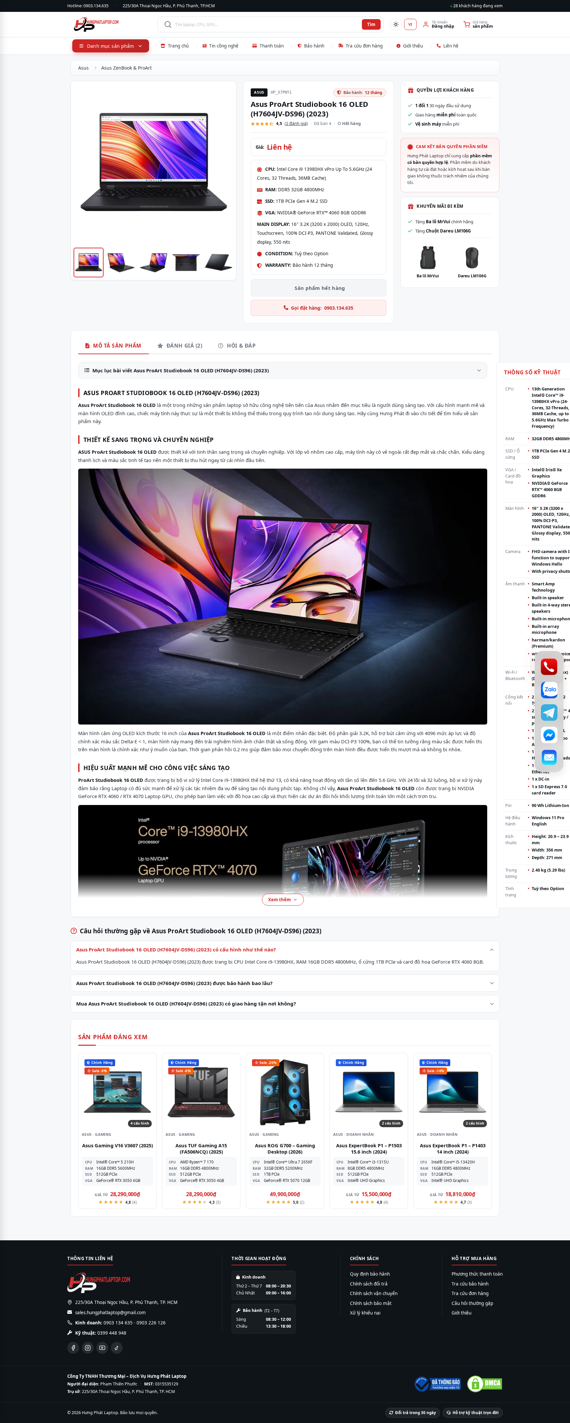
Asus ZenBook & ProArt (126, 68)
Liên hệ (451, 46)
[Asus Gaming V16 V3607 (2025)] (117, 1092)
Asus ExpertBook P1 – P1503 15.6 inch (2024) (369, 1148)
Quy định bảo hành (370, 1274)
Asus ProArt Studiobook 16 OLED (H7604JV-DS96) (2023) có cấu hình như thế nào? (176, 949)
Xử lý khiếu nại (365, 1313)
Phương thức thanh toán (477, 1274)
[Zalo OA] (549, 690)
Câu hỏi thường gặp (472, 1303)
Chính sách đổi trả (369, 1284)
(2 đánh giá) (296, 123)
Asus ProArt (202, 733)
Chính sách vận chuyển (373, 1293)
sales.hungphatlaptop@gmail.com (110, 1312)
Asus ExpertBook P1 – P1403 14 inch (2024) (453, 1148)
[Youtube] (102, 1348)
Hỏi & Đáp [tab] (241, 345)
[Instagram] (88, 1348)
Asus (83, 68)
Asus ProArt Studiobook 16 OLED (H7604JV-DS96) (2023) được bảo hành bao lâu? (174, 983)
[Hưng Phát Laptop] (112, 24)
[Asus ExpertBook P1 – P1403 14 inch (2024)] (452, 1092)
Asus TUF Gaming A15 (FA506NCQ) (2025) (201, 1148)
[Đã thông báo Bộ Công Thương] (437, 1384)
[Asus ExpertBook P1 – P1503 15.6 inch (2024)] (368, 1092)
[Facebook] (73, 1348)
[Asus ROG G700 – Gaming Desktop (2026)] (285, 1092)
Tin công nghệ (223, 46)
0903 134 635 (118, 1323)
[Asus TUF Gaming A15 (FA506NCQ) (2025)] (201, 1092)
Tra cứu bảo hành (470, 1284)
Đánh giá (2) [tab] (183, 345)
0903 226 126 (151, 1323)
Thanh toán (272, 46)
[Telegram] (549, 712)
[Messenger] (549, 735)
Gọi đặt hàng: (322, 308)
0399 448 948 (111, 1333)
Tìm (371, 24)
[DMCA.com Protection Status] (484, 1384)
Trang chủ (178, 46)
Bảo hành (314, 46)
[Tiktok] (117, 1348)
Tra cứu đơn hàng (364, 46)
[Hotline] (549, 667)
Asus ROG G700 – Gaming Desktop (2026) (285, 1148)
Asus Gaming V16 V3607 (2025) (117, 1145)
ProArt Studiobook (134, 393)
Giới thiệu (413, 46)
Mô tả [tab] (117, 345)
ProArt (100, 452)
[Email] (549, 757)
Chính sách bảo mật (371, 1303)
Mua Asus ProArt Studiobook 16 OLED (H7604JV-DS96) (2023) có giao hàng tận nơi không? (186, 1003)
